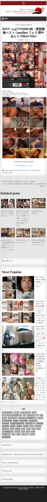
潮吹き (17, 432)
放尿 (33, 429)
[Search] (23, 3)
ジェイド (40, 423)
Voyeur (40, 418)
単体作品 (38, 426)
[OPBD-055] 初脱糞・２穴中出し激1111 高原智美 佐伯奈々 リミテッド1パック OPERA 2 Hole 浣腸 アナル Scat (23, 218)
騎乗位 (32, 434)
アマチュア (23, 421)
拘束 (23, 429)
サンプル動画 (30, 423)
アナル (15, 421)
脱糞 (13, 434)
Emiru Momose (25, 170)
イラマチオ (33, 421)
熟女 (22, 432)
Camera (16, 412)
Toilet (4, 418)
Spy (41, 415)
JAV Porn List (7, 471)
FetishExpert (7, 445)
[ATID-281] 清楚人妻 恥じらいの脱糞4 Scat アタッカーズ (7, 213)
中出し (26, 426)
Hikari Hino (36, 170)
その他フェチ (7, 421)
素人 (32, 432)
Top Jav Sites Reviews (10, 463)
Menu (6, 18)
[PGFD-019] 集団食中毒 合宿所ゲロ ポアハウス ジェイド (38, 242)
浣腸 (38, 429)
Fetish (34, 412)
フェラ (19, 426)
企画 (31, 426)
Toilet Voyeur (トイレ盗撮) (27, 418)
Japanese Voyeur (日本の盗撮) (12, 415)
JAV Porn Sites (7, 479)
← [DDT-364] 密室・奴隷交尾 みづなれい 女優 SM (17, 181)
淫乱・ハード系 (8, 432)
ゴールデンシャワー (17, 423)
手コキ (18, 429)
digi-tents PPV (25, 412)
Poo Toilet (30, 415)
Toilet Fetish (12, 418)
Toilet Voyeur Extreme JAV (24, 25)
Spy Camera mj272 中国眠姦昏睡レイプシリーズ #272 (40, 281)
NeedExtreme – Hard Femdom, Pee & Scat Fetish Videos (22, 454)
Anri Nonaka (14, 170)
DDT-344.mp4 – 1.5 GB (23, 166)
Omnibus (5, 173)
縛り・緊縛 (6, 434)
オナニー (5, 423)
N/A (24, 415)
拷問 (10, 173)
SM (37, 415)
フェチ (12, 426)
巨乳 (11, 429)
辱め (18, 434)
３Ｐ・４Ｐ (6, 437)
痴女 (27, 432)
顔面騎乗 (25, 434)
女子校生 (5, 429)
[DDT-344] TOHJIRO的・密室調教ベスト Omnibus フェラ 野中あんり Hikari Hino (23, 32)
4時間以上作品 (7, 412)
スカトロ (5, 426)
